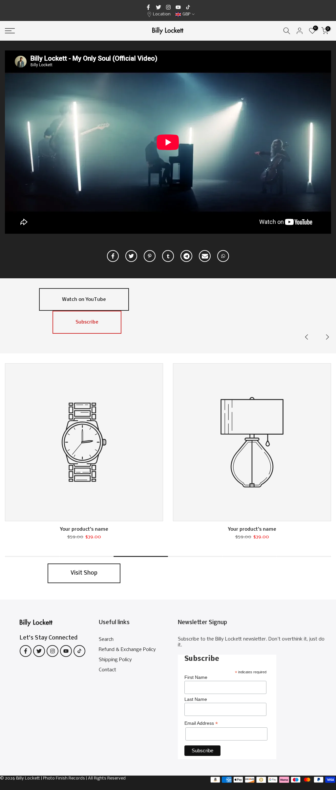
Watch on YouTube (84, 299)
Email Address (201, 723)
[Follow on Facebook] (148, 7)
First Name (195, 677)
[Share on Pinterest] (150, 256)
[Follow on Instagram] (168, 7)
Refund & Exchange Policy (127, 649)
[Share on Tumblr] (168, 256)
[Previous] (307, 337)
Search (106, 639)
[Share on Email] (205, 256)
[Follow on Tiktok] (188, 7)
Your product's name (84, 529)
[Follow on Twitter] (158, 7)
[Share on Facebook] (113, 256)
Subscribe (86, 322)
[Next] (326, 337)
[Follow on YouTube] (178, 7)
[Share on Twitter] (131, 256)
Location (162, 14)
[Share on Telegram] (186, 256)
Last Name (195, 699)
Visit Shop (84, 573)
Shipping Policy (115, 659)
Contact (107, 670)
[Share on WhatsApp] (223, 256)
